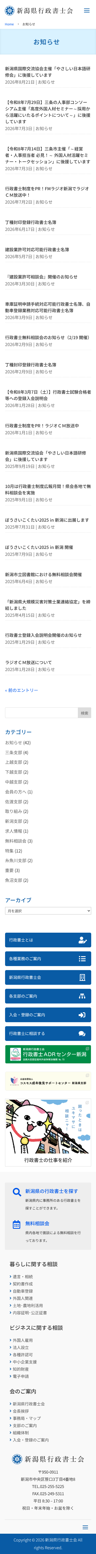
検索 (84, 713)
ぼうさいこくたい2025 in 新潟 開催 (39, 547)
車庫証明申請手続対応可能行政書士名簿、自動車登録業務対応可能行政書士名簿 (47, 307)
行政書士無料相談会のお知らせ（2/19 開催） (48, 337)
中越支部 (13, 781)
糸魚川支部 (15, 860)
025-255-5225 (52, 1486)
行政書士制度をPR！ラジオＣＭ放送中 (42, 425)
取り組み (13, 811)
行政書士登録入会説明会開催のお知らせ (43, 635)
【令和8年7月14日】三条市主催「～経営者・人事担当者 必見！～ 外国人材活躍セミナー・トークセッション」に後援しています (47, 155)
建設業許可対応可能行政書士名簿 (37, 249)
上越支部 (13, 762)
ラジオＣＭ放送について (28, 662)
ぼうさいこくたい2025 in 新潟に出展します (47, 520)
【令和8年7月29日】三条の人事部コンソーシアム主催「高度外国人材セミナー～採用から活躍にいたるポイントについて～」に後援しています (47, 112)
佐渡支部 (13, 801)
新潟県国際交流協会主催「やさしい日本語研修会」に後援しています (47, 71)
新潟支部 (13, 821)
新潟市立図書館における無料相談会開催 (43, 574)
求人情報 (13, 831)
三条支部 (13, 752)
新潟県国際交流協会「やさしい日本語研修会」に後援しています (45, 455)
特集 (9, 850)
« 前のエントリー (21, 690)
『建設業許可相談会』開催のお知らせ (41, 276)
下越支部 (13, 772)
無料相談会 (15, 841)
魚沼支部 (13, 880)
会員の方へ (15, 791)
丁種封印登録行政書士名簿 (30, 222)
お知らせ (46, 82)
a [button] (86, 10)
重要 (9, 870)
